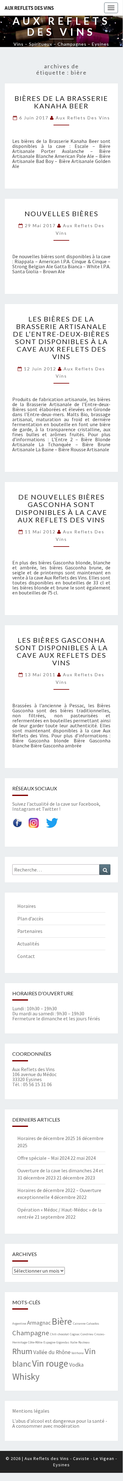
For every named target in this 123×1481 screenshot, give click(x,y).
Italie (73, 1342)
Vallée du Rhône (51, 1352)
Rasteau (84, 1342)
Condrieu (87, 1334)
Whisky (26, 1376)
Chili (53, 1334)
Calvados (93, 1323)
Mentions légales (30, 1411)
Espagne (49, 1342)
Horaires (26, 906)
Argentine (19, 1323)
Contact (26, 956)
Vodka (76, 1364)
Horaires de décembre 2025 (46, 1138)
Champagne (30, 1332)
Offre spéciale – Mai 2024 (43, 1158)
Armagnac (39, 1322)
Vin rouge (50, 1363)
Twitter (50, 809)
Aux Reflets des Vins (29, 8)
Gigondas (62, 1342)
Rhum (22, 1351)
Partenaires (29, 931)
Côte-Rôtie (35, 1342)
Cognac (75, 1334)
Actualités (28, 943)
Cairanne (79, 1323)
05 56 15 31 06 (37, 1084)
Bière (62, 1321)
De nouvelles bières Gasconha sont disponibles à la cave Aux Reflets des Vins (61, 508)
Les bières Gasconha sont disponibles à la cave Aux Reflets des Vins (61, 651)
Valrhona (77, 1353)
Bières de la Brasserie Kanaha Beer (61, 102)
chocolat (63, 1334)
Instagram (23, 809)
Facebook (89, 804)
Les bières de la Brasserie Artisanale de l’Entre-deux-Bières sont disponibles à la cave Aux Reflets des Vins (61, 338)
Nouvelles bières (61, 213)
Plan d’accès (30, 918)
